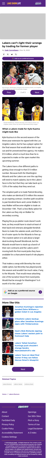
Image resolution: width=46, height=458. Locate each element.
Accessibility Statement (12, 433)
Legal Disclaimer (35, 428)
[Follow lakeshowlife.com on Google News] (40, 292)
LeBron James (18, 384)
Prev (9, 92)
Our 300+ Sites (34, 416)
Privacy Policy (8, 424)
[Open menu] (3, 3)
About (4, 412)
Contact (5, 416)
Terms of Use (34, 424)
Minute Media (13, 442)
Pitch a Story (33, 420)
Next (37, 92)
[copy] (15, 54)
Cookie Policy (8, 428)
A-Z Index (32, 433)
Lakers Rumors (7, 384)
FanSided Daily (8, 420)
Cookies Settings (9, 437)
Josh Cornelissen (12, 50)
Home (4, 394)
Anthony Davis (29, 384)
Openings (32, 412)
